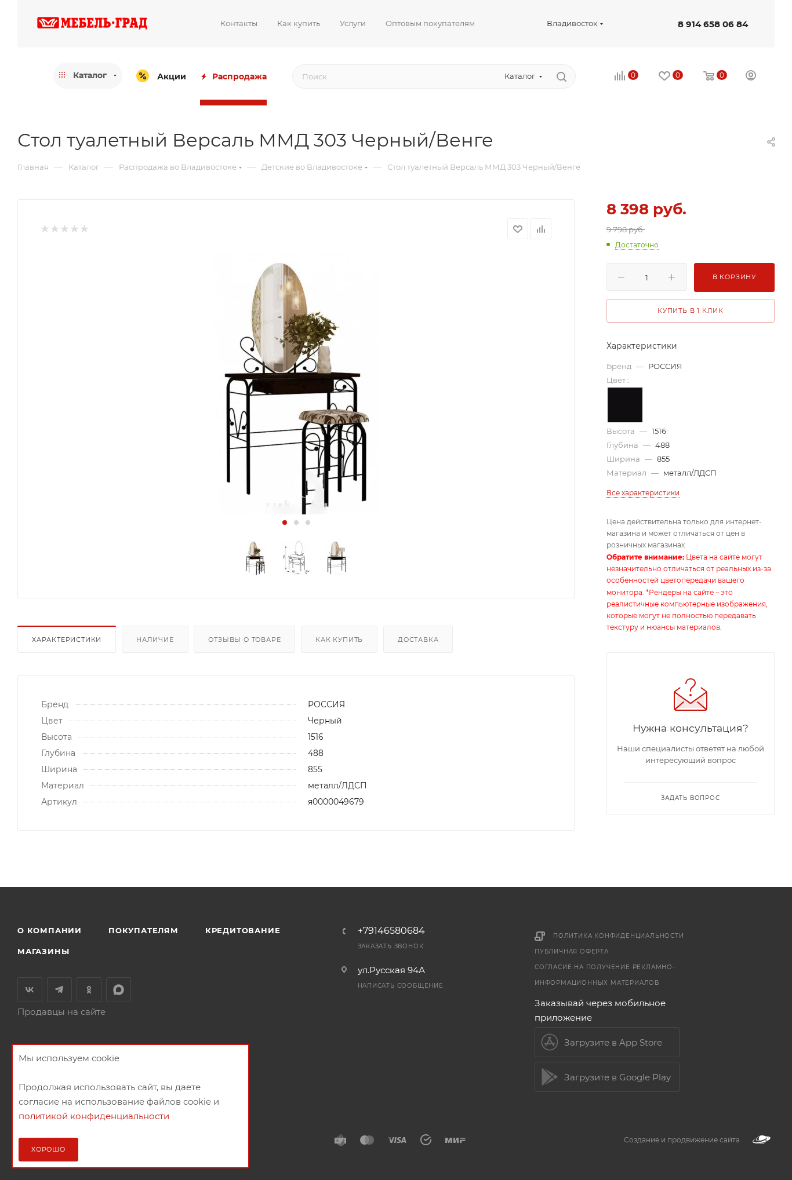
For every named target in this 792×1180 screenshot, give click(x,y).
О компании (49, 930)
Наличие (155, 639)
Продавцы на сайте (61, 1011)
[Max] (118, 989)
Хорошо (48, 1149)
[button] (284, 522)
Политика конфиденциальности (618, 936)
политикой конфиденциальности (94, 1115)
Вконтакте (29, 989)
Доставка (418, 639)
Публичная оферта (572, 951)
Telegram (59, 989)
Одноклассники (89, 989)
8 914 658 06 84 (713, 24)
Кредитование (243, 930)
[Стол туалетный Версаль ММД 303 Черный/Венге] (296, 384)
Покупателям (143, 930)
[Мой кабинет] (751, 77)
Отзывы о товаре (244, 639)
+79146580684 (391, 931)
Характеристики (66, 639)
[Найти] (561, 76)
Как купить (339, 639)
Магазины (43, 951)
